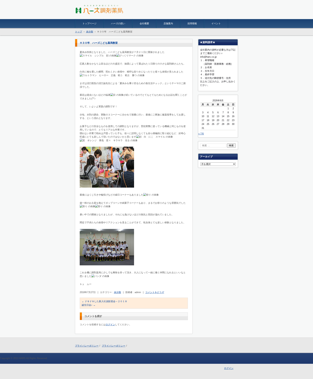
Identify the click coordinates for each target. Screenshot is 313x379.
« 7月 (201, 133)
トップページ (89, 23)
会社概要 (144, 23)
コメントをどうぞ (154, 292)
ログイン (110, 324)
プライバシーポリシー (87, 345)
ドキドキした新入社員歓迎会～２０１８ (104, 301)
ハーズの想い (118, 23)
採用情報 (192, 23)
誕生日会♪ (88, 305)
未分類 (117, 292)
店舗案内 (168, 23)
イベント (216, 23)
